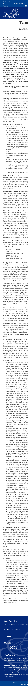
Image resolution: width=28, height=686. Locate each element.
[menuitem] (7, 624)
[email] (15, 647)
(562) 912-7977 (7, 6)
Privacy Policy (23, 684)
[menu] (25, 5)
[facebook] (11, 647)
